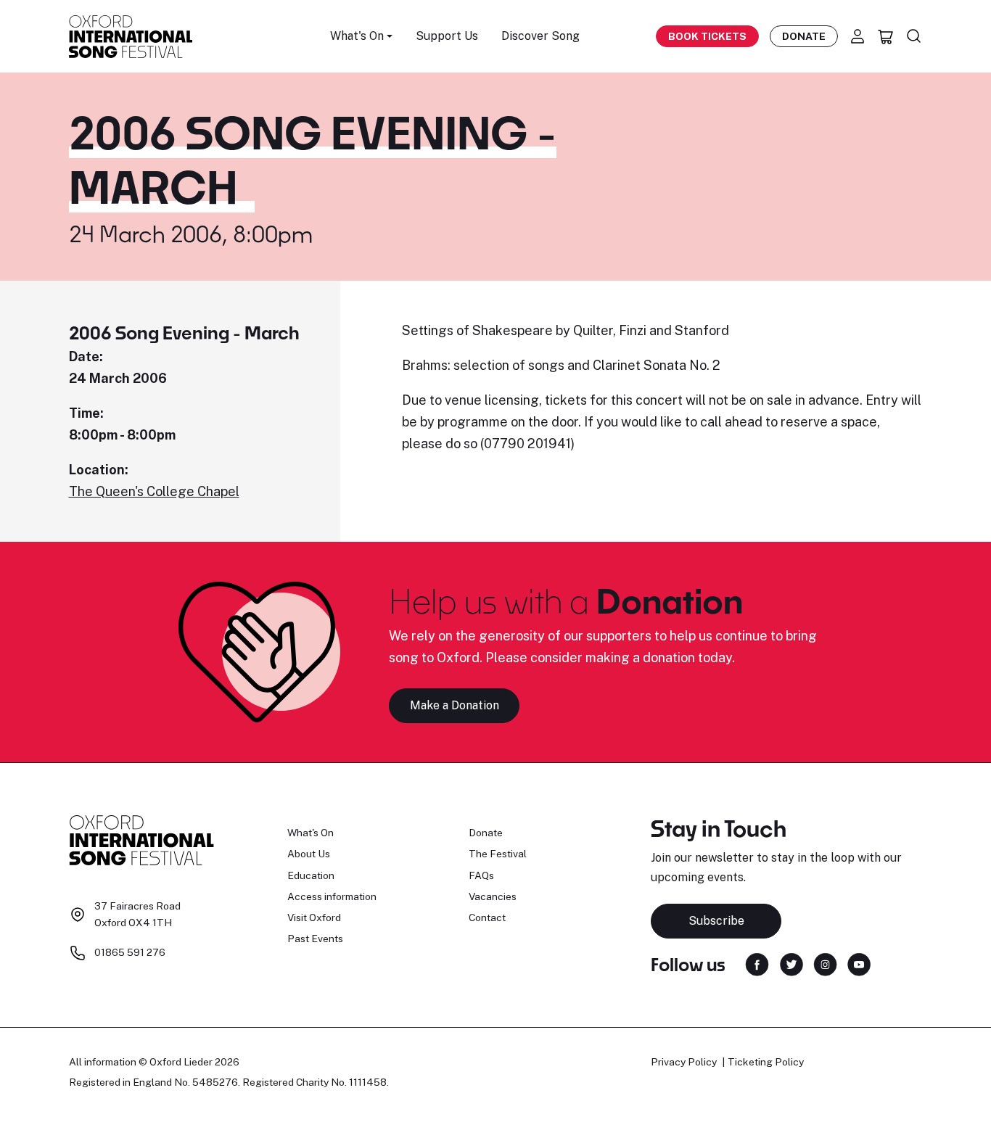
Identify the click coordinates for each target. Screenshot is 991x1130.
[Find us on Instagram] (825, 963)
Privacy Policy (684, 1062)
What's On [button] (357, 36)
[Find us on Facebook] (757, 963)
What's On (310, 832)
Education (310, 875)
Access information (332, 896)
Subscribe (716, 921)
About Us (308, 853)
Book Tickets (707, 36)
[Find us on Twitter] (791, 963)
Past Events (315, 938)
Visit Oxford (314, 917)
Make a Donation (454, 705)
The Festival (498, 853)
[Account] (857, 36)
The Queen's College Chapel (154, 491)
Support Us (447, 36)
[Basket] (886, 36)
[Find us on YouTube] (859, 963)
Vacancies (493, 896)
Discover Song (540, 36)
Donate (804, 36)
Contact (487, 917)
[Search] (914, 36)
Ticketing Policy (766, 1062)
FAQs (481, 875)
